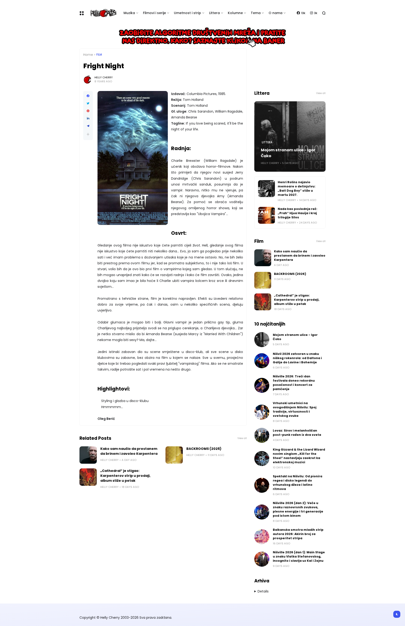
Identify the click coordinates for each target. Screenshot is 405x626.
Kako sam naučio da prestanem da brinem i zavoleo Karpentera (129, 451)
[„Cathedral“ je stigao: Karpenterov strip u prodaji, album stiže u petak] (88, 477)
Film (99, 55)
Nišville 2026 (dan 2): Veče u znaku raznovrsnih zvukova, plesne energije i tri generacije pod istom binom (298, 509)
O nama (275, 13)
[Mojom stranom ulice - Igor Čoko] (261, 339)
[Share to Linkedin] (88, 118)
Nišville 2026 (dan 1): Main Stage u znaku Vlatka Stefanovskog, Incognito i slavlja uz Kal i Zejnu (299, 556)
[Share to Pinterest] (88, 111)
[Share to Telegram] (88, 126)
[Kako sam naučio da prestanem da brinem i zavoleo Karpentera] (88, 455)
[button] (88, 134)
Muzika (129, 13)
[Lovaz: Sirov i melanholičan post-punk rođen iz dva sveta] (261, 435)
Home (88, 54)
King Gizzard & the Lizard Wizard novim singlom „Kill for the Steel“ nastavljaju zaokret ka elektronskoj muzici (299, 456)
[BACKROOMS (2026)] (174, 455)
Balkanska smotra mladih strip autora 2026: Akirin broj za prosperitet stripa (298, 534)
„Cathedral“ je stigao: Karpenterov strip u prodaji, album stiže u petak (125, 475)
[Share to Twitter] (88, 103)
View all (242, 438)
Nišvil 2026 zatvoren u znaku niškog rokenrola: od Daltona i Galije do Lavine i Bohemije (297, 358)
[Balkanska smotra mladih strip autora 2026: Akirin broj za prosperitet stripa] (261, 536)
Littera (214, 13)
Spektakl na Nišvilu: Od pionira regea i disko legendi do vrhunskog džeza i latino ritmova (297, 482)
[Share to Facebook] (88, 96)
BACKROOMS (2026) (203, 448)
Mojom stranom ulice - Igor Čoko (288, 153)
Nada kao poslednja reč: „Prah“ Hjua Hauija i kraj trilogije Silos (297, 213)
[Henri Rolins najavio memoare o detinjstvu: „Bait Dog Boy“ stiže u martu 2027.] (266, 188)
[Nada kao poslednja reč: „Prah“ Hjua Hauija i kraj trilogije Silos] (266, 215)
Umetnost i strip (187, 13)
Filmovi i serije (154, 13)
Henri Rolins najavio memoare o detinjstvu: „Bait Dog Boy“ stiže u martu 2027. (296, 188)
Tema (256, 13)
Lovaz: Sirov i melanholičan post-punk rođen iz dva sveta (297, 433)
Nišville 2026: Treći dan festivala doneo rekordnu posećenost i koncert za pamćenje (294, 382)
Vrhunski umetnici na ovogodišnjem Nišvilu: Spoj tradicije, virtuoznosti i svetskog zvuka (294, 409)
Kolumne (235, 13)
